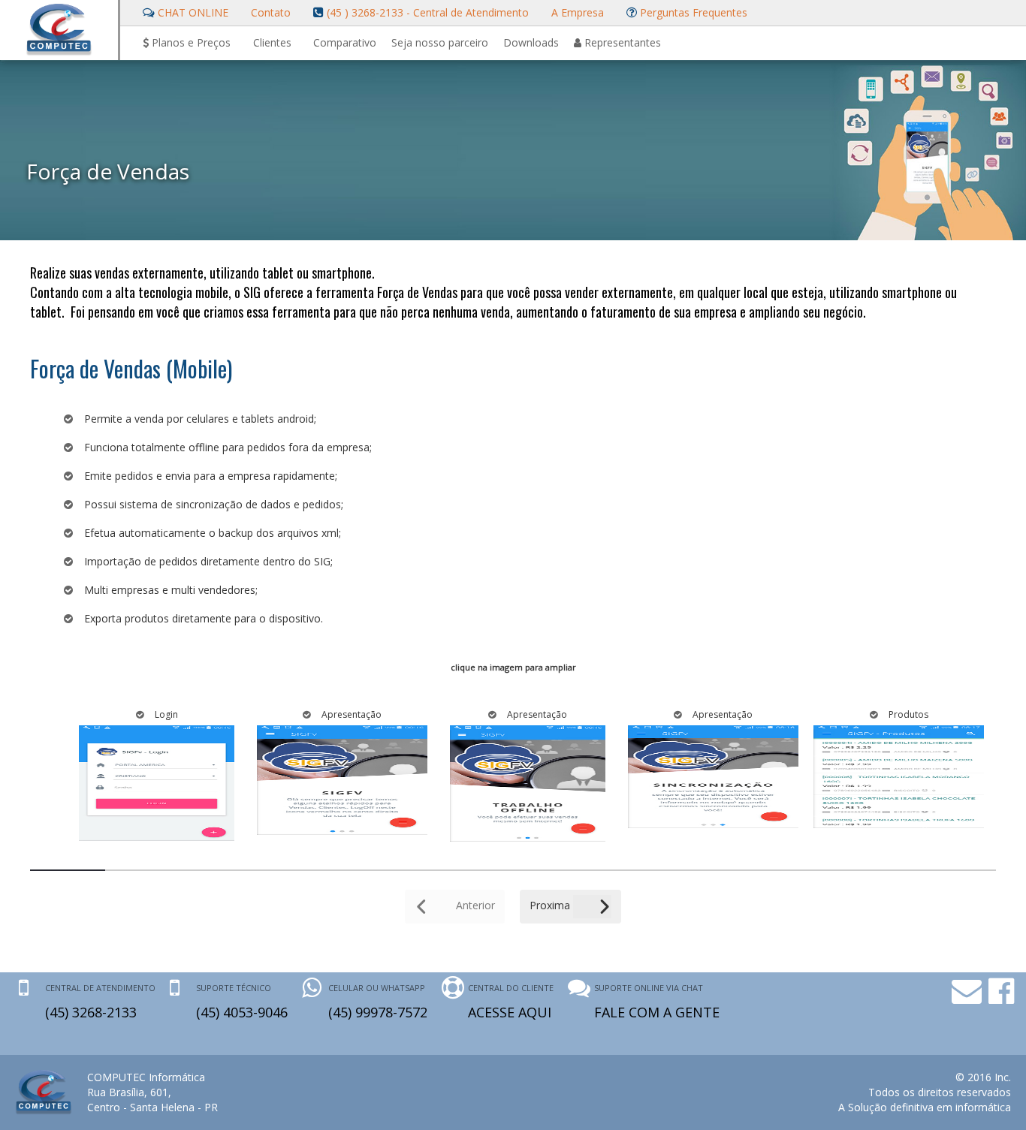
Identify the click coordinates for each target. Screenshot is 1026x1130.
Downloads (531, 42)
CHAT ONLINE (191, 12)
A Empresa (577, 12)
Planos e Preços (190, 42)
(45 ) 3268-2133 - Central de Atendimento (426, 12)
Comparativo (344, 42)
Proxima (551, 905)
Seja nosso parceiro (439, 42)
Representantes (621, 42)
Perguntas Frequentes (692, 12)
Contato (271, 12)
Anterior (474, 905)
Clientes (272, 42)
